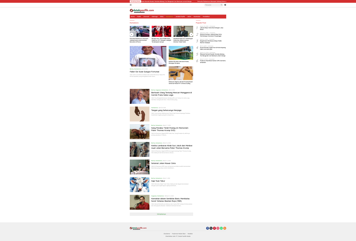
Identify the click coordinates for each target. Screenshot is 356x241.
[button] (221, 4)
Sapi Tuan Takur (158, 181)
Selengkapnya (161, 214)
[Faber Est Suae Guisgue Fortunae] (148, 56)
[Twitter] (211, 228)
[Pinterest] (214, 228)
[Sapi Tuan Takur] (139, 184)
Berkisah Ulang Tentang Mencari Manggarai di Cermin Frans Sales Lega (171, 93)
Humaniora (169, 16)
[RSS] (224, 228)
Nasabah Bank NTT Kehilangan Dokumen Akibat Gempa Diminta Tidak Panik (162, 40)
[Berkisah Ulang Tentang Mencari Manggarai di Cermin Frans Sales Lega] (139, 96)
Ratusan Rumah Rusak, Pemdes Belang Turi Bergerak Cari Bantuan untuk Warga (151, 1)
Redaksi (190, 234)
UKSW (189, 16)
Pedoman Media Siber (179, 234)
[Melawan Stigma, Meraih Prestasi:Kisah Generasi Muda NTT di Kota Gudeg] (181, 73)
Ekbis (161, 16)
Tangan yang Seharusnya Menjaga (166, 110)
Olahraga (155, 16)
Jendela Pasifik (180, 16)
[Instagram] (217, 228)
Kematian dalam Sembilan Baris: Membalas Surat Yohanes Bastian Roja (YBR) (170, 199)
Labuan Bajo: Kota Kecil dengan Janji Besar (211, 28)
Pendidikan (206, 16)
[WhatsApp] (221, 228)
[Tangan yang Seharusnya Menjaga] (139, 114)
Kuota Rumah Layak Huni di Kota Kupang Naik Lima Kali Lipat (213, 48)
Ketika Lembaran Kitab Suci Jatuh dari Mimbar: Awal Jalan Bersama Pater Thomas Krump (172, 146)
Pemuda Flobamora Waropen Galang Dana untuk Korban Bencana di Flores (207, 1)
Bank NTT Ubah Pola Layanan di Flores (184, 39)
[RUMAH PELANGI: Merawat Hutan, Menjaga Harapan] (181, 53)
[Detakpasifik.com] (142, 11)
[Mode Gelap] (225, 4)
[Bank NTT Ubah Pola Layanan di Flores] (184, 31)
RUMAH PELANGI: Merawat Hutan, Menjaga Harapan (179, 62)
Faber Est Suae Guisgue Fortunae (144, 71)
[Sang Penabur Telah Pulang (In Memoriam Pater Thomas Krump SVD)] (139, 131)
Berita (133, 16)
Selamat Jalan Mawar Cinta (163, 163)
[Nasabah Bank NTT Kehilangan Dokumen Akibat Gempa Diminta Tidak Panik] (162, 31)
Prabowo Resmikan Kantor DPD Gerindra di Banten (213, 61)
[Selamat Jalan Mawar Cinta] (139, 167)
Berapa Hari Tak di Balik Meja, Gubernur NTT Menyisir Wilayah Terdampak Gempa (140, 40)
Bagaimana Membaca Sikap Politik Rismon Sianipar (211, 41)
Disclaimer (167, 234)
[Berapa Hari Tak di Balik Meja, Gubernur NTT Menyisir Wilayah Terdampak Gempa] (141, 31)
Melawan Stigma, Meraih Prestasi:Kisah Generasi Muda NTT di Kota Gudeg (181, 82)
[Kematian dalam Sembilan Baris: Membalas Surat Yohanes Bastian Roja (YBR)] (139, 202)
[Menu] (131, 4)
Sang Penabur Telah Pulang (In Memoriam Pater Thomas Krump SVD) (169, 129)
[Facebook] (207, 228)
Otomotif (146, 16)
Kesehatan (197, 16)
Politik (139, 16)
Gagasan (158, 90)
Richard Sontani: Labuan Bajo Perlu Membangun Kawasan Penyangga (211, 35)
